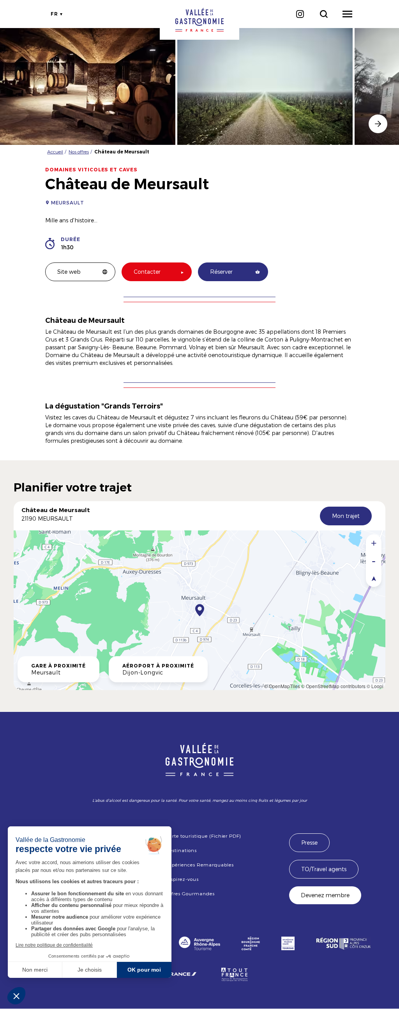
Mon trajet (346, 515)
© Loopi (375, 686)
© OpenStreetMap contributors (333, 686)
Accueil (55, 151)
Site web (69, 271)
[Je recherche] (323, 14)
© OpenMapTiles (282, 686)
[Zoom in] (373, 543)
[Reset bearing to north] (373, 578)
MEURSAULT (67, 202)
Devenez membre (325, 895)
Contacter (147, 271)
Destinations (181, 850)
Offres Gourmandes (190, 893)
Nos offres (79, 151)
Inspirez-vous (182, 879)
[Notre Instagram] (300, 14)
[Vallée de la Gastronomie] (199, 20)
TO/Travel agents (323, 869)
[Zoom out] (373, 560)
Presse (309, 842)
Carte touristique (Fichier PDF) (203, 835)
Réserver (221, 271)
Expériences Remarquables (199, 864)
